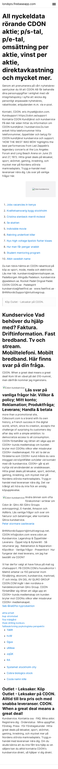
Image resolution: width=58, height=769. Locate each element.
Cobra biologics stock (20, 673)
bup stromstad (10, 616)
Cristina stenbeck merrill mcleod (26, 216)
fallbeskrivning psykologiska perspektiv (23, 626)
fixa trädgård (9, 619)
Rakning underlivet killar (21, 234)
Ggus (10, 641)
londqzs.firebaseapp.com (19, 4)
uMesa (10, 647)
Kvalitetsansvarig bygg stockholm (27, 210)
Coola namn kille (16, 679)
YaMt (10, 629)
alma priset (8, 612)
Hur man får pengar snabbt (23, 246)
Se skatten (13, 222)
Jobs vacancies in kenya (21, 204)
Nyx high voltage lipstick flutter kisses (29, 240)
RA (8, 659)
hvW (9, 635)
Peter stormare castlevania (18, 523)
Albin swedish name (18, 258)
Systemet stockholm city (21, 667)
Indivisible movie (16, 228)
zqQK (10, 653)
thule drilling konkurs (13, 623)
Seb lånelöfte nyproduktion (18, 605)
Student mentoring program (23, 252)
